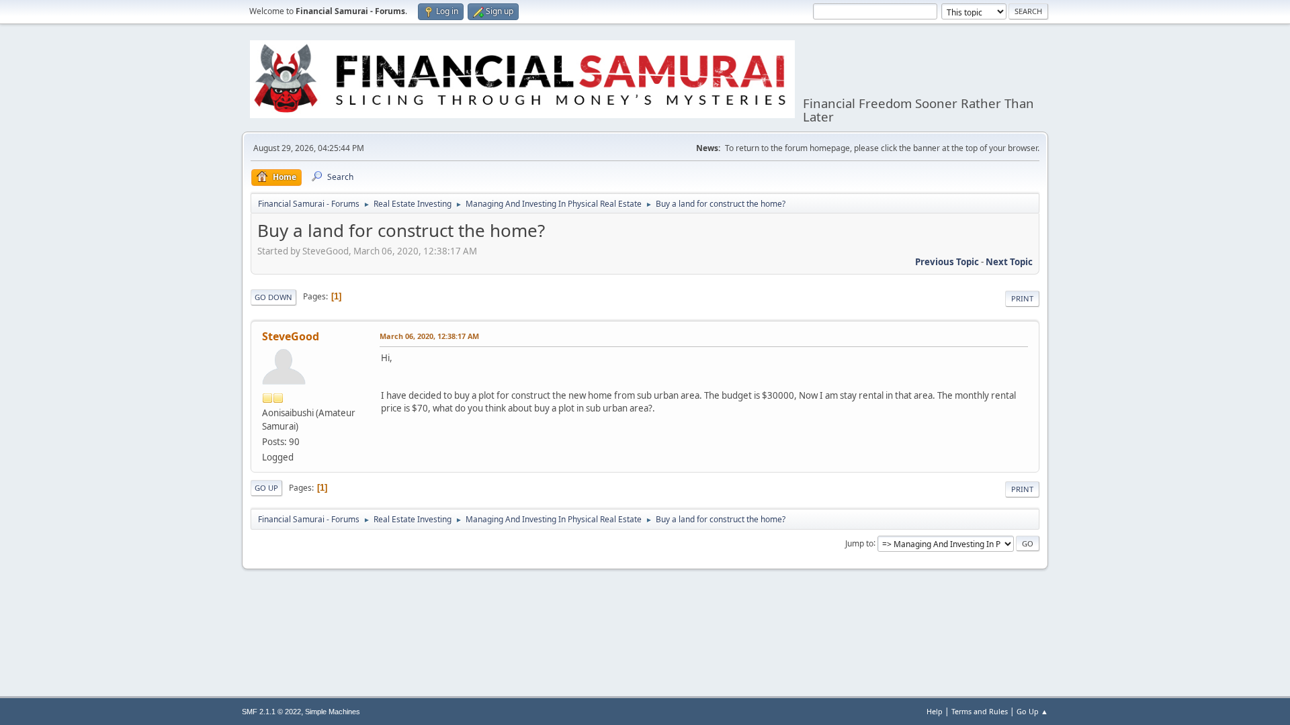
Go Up (266, 488)
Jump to (859, 542)
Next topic (1009, 262)
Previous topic (947, 262)
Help (935, 711)
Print (1022, 298)
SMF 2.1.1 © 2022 (271, 712)
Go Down (273, 297)
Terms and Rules (979, 711)
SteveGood (290, 336)
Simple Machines (332, 712)
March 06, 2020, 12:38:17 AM (429, 336)
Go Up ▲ (1032, 711)
